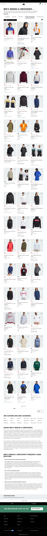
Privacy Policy (19, 530)
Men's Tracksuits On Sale (13, 420)
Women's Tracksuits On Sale (13, 418)
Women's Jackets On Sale (33, 420)
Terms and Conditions (34, 530)
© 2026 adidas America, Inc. (23, 534)
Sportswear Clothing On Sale (12, 423)
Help (5, 515)
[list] (23, 17)
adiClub (18, 515)
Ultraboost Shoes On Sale (40, 420)
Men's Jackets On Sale (33, 418)
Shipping (5, 521)
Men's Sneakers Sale (6, 418)
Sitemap (18, 524)
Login (12, 503)
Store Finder (6, 518)
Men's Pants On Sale (39, 418)
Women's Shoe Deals (27, 420)
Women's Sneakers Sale (6, 420)
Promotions (32, 521)
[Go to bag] (45, 4)
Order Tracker (19, 518)
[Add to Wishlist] (15, 24)
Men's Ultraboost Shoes (19, 420)
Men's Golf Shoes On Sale (40, 423)
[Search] (42, 4)
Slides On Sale (33, 422)
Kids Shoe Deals (26, 423)
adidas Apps (19, 521)
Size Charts (6, 524)
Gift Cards (32, 518)
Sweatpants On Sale (19, 423)
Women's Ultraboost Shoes (19, 418)
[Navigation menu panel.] (1, 4)
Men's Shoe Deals (26, 418)
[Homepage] (23, 4)
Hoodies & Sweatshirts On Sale (6, 423)
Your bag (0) (34, 503)
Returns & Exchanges (34, 515)
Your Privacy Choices (7, 530)
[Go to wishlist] (4, 4)
